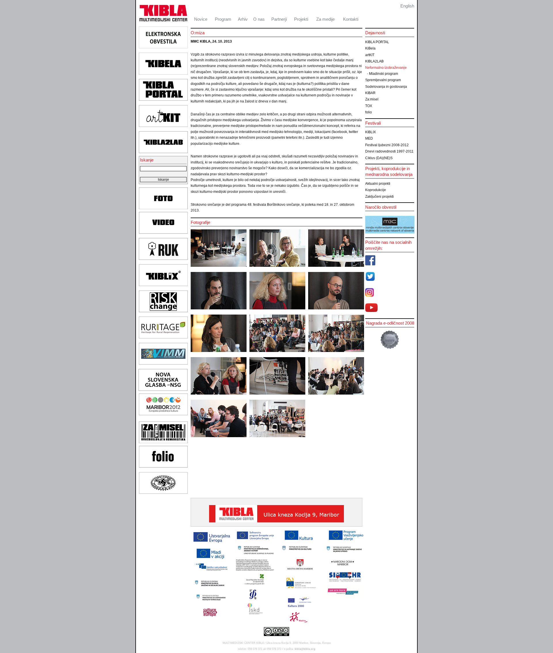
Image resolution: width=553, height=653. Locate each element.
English (407, 5)
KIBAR (370, 93)
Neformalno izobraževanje (386, 68)
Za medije (325, 19)
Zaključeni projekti (379, 197)
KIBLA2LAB (374, 61)
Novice (200, 19)
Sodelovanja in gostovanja (386, 87)
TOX (368, 106)
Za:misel (371, 99)
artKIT (369, 55)
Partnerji (279, 19)
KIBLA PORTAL (377, 42)
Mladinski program (383, 74)
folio (368, 112)
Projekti (301, 19)
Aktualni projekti (377, 184)
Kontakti (350, 19)
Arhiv (243, 19)
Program (223, 19)
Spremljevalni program (383, 80)
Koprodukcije (375, 190)
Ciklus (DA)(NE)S (379, 158)
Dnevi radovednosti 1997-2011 (389, 151)
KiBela (370, 48)
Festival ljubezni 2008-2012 (387, 145)
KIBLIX (370, 132)
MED (369, 138)
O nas (259, 19)
